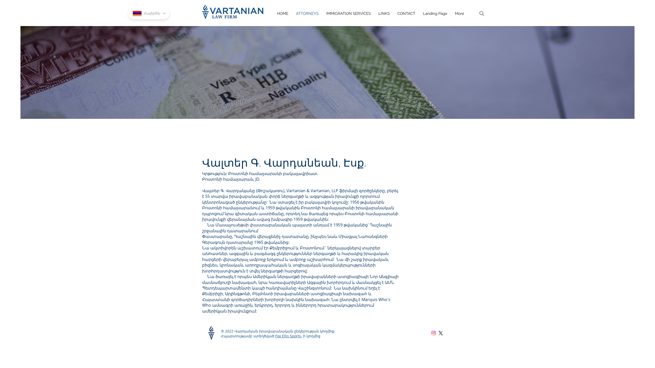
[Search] (481, 13)
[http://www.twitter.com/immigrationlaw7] (441, 333)
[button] (348, 13)
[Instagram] (433, 333)
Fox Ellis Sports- (288, 336)
